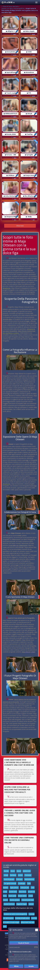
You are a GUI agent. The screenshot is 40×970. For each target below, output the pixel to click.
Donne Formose (9, 904)
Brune (13, 871)
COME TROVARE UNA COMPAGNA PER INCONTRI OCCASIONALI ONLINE (19, 840)
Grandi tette (13, 892)
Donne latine (22, 896)
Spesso (31, 904)
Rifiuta (16, 966)
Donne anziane (14, 900)
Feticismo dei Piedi (27, 900)
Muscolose (22, 892)
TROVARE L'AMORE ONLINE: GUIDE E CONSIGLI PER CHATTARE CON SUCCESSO (19, 813)
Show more (20, 226)
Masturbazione (29, 879)
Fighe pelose (14, 887)
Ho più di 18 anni (23, 943)
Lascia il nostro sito (14, 947)
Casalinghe (21, 883)
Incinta (20, 875)
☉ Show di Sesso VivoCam (9, 6)
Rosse (19, 871)
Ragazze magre (22, 904)
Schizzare (19, 879)
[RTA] (36, 947)
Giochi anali (12, 896)
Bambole (13, 875)
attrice (28, 258)
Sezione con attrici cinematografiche (12, 8)
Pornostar (28, 875)
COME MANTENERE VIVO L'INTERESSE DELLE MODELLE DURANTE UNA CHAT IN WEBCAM (19, 762)
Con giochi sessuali (10, 883)
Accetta (31, 966)
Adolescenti (26, 871)
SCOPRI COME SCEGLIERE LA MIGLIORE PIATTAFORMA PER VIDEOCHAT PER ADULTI (17, 789)
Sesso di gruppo (9, 879)
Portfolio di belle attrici (22, 918)
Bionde (6, 871)
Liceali (6, 875)
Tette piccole (25, 887)
